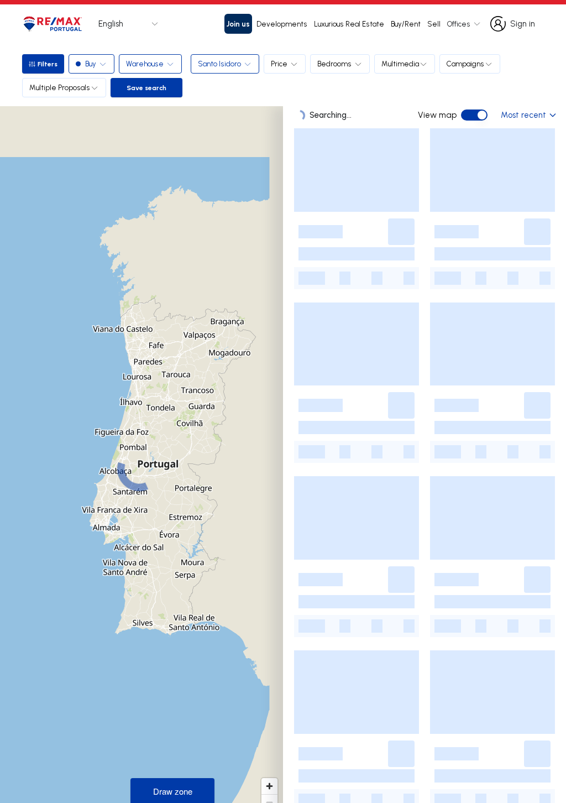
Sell (434, 23)
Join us (238, 23)
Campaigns (465, 63)
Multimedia (400, 63)
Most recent (523, 114)
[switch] (474, 115)
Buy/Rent (406, 23)
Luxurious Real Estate (349, 23)
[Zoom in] (269, 786)
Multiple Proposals (59, 87)
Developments (281, 23)
